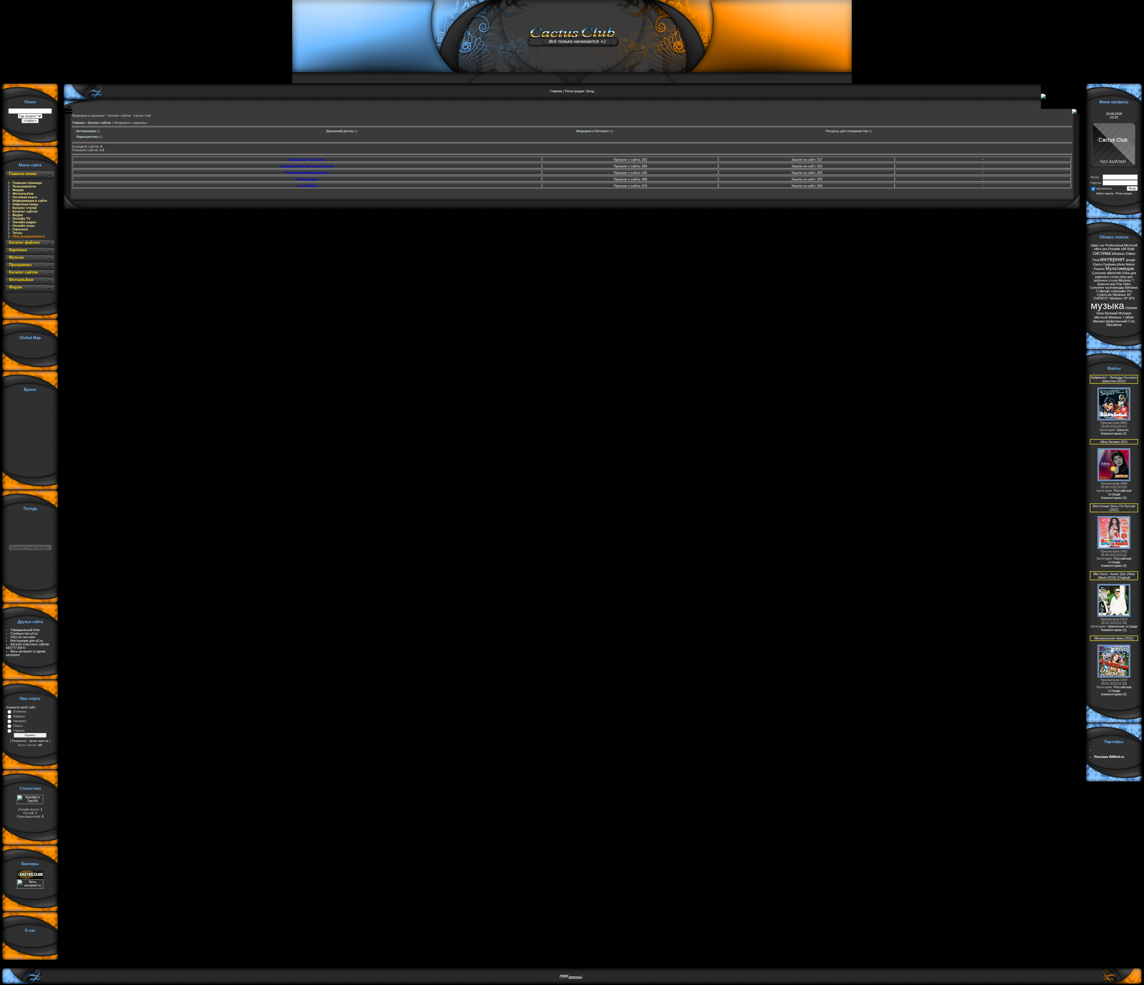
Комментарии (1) (1114, 630)
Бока (1100, 313)
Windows (1118, 253)
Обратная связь (25, 204)
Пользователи (24, 186)
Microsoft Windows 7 (1109, 317)
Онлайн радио (24, 222)
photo (1121, 264)
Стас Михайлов (1120, 323)
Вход (590, 91)
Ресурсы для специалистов (847, 131)
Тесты (17, 233)
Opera (1097, 264)
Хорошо (19, 716)
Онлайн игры (24, 225)
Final (1095, 260)
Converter (1099, 273)
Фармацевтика (87, 136)
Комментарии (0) (1114, 497)
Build (1130, 249)
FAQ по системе (22, 637)
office (1098, 249)
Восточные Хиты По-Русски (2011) (1114, 507)
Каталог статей (25, 208)
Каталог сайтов (25, 211)
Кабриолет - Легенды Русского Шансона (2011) (1114, 379)
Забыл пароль (1105, 193)
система (1102, 253)
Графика (1109, 264)
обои (1129, 317)
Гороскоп (20, 229)
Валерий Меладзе (1118, 313)
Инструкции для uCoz (26, 640)
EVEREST (1101, 298)
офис (1095, 245)
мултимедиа (1114, 287)
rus (1102, 245)
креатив (1114, 273)
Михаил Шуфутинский (1110, 321)
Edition (1130, 253)
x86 (1123, 249)
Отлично (19, 711)
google (1130, 260)
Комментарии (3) (1114, 433)
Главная (556, 91)
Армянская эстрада (1122, 626)
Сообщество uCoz (24, 633)
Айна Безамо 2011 (1114, 442)
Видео (18, 215)
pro (1105, 249)
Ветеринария (86, 131)
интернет (1112, 259)
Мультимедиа (1120, 268)
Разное (1099, 269)
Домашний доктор (339, 131)
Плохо (18, 726)
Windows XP (1122, 294)
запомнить (1104, 189)
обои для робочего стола (1113, 278)
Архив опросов (38, 740)
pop (1112, 284)
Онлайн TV (21, 218)
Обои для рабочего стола (1115, 275)
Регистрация (574, 91)
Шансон (1103, 284)
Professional (1114, 245)
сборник (1131, 308)
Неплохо (19, 721)
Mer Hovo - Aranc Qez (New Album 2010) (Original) (1114, 575)
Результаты (19, 740)
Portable (1114, 249)
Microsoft (1130, 245)
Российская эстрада (1119, 492)
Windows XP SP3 (1121, 298)
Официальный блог (25, 630)
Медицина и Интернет (592, 131)
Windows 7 (1126, 280)
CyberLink (1104, 294)
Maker (1130, 264)
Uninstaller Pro (1121, 291)
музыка (1107, 305)
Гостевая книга (25, 197)
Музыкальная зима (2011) (1114, 638)
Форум (18, 190)
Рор (1119, 284)
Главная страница (27, 183)
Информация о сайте (30, 200)
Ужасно (18, 730)
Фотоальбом (23, 193)
